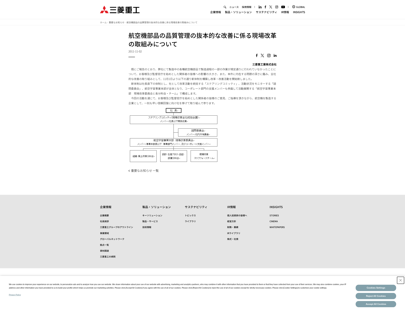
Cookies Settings (376, 287)
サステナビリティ (266, 12)
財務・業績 (232, 227)
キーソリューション (152, 215)
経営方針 (231, 221)
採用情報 (246, 7)
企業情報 (215, 12)
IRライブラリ (233, 233)
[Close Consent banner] (400, 280)
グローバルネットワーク (112, 239)
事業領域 (104, 233)
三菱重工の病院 (107, 256)
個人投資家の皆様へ (237, 215)
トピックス (190, 215)
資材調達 (104, 250)
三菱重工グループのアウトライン (116, 227)
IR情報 (285, 12)
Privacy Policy (15, 295)
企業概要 (104, 215)
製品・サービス (150, 221)
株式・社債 (232, 239)
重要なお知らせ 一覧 (145, 170)
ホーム (103, 22)
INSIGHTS (299, 12)
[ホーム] (120, 9)
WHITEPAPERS (277, 227)
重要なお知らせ (116, 22)
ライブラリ (190, 221)
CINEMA (274, 221)
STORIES (274, 215)
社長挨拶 (104, 221)
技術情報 (146, 227)
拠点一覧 (104, 244)
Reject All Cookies (376, 296)
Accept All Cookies (376, 304)
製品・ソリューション (238, 12)
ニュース (234, 7)
